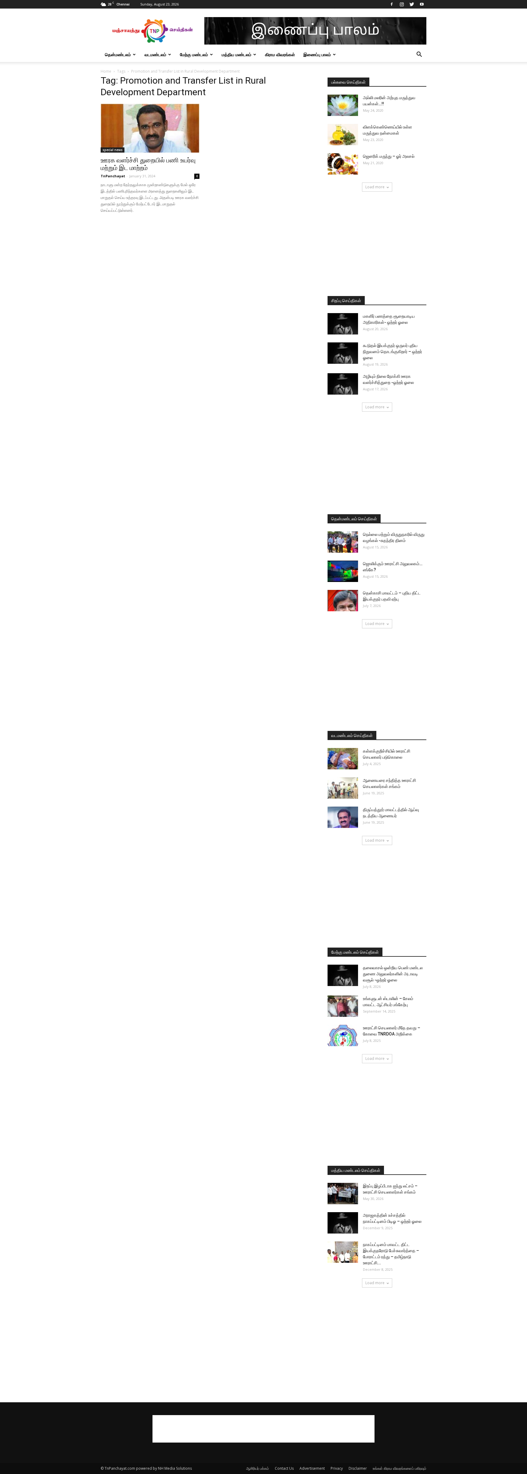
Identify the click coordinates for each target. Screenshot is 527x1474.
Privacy (337, 1468)
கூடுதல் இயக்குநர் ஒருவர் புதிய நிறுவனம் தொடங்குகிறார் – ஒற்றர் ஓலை (392, 351)
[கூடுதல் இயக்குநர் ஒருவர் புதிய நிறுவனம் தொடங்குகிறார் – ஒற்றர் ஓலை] (343, 353)
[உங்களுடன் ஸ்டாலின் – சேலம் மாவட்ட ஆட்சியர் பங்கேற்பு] (343, 1006)
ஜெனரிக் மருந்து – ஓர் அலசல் (388, 156)
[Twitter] (411, 4)
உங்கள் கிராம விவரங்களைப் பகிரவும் (399, 1468)
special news (112, 150)
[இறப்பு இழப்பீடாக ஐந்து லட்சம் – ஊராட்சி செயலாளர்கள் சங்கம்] (343, 1193)
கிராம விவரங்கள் (280, 54)
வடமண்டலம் (155, 54)
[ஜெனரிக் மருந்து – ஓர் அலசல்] (343, 164)
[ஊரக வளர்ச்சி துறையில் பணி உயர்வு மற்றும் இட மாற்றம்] (150, 128)
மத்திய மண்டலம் (236, 54)
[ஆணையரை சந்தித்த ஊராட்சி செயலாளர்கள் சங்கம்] (343, 788)
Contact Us (284, 1468)
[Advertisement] (377, 244)
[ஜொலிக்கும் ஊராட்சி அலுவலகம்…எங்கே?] (343, 571)
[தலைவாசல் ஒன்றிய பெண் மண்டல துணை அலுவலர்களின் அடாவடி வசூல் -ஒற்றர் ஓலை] (343, 975)
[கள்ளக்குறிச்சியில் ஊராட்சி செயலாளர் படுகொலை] (343, 758)
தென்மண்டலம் (118, 54)
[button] (419, 55)
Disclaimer (358, 1468)
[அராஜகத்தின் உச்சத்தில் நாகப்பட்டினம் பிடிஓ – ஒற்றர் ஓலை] (343, 1223)
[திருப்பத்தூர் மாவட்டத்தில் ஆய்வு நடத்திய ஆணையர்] (343, 817)
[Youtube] (421, 4)
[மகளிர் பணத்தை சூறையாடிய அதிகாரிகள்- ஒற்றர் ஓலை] (343, 323)
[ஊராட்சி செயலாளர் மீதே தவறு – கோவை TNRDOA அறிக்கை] (343, 1035)
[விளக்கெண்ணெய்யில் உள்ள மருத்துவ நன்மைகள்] (343, 134)
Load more (375, 187)
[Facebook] (391, 4)
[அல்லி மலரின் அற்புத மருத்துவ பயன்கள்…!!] (343, 105)
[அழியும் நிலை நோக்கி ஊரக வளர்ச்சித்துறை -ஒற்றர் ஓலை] (343, 384)
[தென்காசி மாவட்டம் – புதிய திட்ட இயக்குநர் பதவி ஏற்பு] (343, 600)
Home (106, 71)
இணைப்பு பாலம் (317, 54)
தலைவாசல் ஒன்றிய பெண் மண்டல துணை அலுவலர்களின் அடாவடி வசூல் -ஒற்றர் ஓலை (393, 973)
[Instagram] (401, 4)
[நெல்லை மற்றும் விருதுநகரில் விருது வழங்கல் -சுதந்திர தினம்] (343, 542)
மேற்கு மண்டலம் (194, 54)
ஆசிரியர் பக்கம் (257, 1468)
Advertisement (312, 1468)
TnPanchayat (113, 176)
